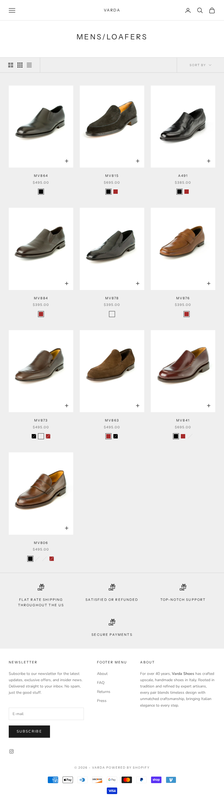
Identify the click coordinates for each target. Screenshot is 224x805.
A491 (183, 176)
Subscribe (29, 731)
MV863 (112, 420)
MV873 (41, 420)
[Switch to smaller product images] (19, 65)
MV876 (183, 298)
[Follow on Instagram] (11, 751)
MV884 (41, 298)
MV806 (41, 543)
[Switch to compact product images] (29, 65)
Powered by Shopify (128, 767)
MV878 (112, 298)
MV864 (41, 176)
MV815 (112, 176)
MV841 (183, 420)
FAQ (101, 682)
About (102, 673)
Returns (103, 691)
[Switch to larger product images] (10, 65)
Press (102, 700)
